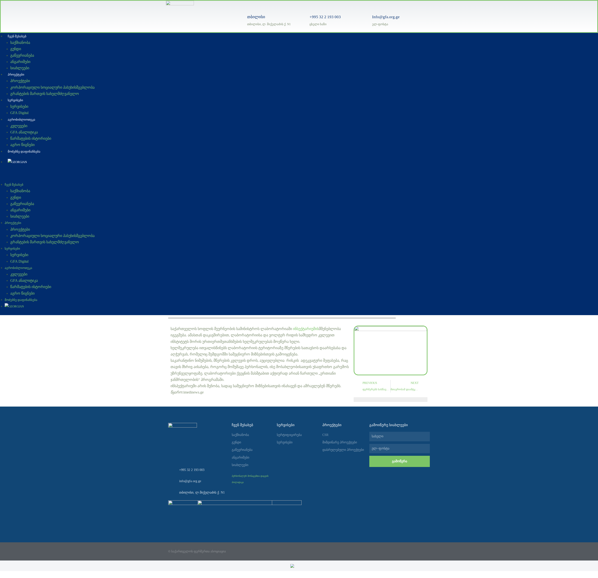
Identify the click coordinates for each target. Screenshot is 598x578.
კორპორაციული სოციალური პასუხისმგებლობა (52, 87)
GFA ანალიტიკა (24, 132)
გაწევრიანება (22, 55)
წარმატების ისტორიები (30, 138)
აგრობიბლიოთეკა (21, 119)
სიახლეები (19, 68)
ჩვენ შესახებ (17, 36)
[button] (244, 178)
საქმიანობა (20, 43)
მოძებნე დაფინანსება (24, 151)
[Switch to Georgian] (299, 566)
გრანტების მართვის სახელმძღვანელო (44, 94)
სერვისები (15, 100)
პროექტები (16, 74)
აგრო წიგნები (22, 145)
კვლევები (18, 126)
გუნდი (15, 49)
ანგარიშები (20, 62)
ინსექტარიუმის (306, 329)
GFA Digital (19, 113)
